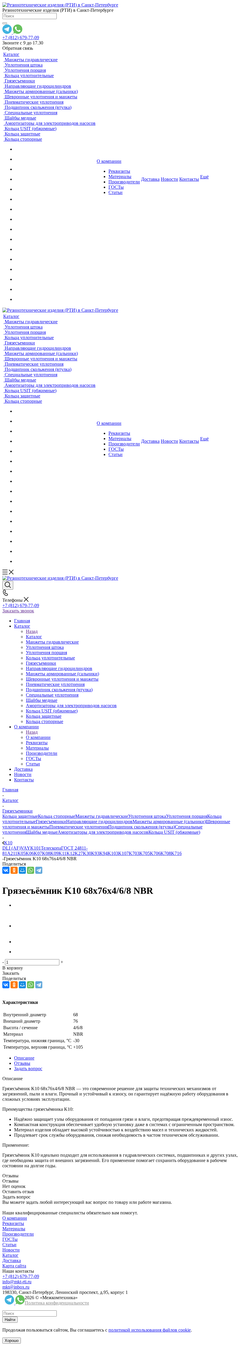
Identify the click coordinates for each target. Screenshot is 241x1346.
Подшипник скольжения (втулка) (141, 826)
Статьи (9, 1244)
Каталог (34, 636)
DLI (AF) (11, 848)
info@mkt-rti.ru (16, 1281)
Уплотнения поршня (186, 816)
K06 (30, 853)
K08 (46, 853)
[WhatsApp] (30, 870)
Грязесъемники (51, 821)
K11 (62, 853)
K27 (79, 853)
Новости (11, 1249)
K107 (123, 853)
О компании (38, 737)
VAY (25, 848)
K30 (87, 853)
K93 (95, 853)
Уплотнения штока (147, 816)
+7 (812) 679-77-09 (20, 37)
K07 (38, 853)
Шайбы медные (42, 832)
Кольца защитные (20, 816)
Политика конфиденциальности (57, 1302)
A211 (12, 853)
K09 (54, 853)
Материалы (13, 1228)
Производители (18, 1233)
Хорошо (12, 1340)
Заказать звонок (18, 610)
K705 (144, 853)
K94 (103, 853)
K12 (70, 853)
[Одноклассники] (14, 870)
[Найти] (4, 23)
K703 (134, 853)
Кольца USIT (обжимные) (174, 832)
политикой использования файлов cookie (149, 1329)
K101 (35, 848)
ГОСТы (10, 1239)
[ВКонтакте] (5, 870)
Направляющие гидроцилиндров (99, 821)
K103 (113, 853)
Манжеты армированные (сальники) (169, 821)
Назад (32, 631)
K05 (21, 853)
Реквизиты (13, 1223)
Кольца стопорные (56, 816)
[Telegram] (38, 870)
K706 (155, 853)
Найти (10, 1319)
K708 (165, 853)
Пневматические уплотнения (78, 826)
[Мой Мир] (22, 870)
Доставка (11, 1260)
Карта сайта (14, 1265)
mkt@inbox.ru (15, 1286)
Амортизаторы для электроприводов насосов (103, 832)
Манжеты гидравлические (101, 816)
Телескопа (51, 848)
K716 (176, 853)
